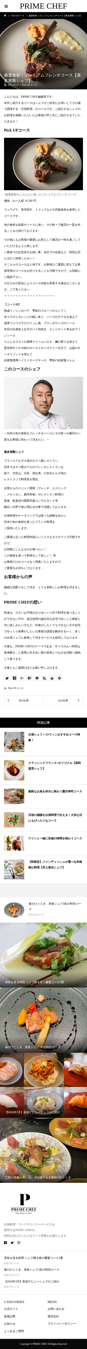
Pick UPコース (29, 85)
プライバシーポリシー (62, 1323)
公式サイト (11, 1308)
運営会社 (53, 1316)
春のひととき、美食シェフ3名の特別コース (31, 1269)
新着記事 (9, 1316)
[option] (43, 910)
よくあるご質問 (14, 1331)
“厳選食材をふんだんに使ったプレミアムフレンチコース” (40, 194)
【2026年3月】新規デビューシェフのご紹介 (31, 1281)
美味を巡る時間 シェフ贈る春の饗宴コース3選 (33, 1257)
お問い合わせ (56, 1308)
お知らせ (9, 1323)
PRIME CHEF (43, 5)
